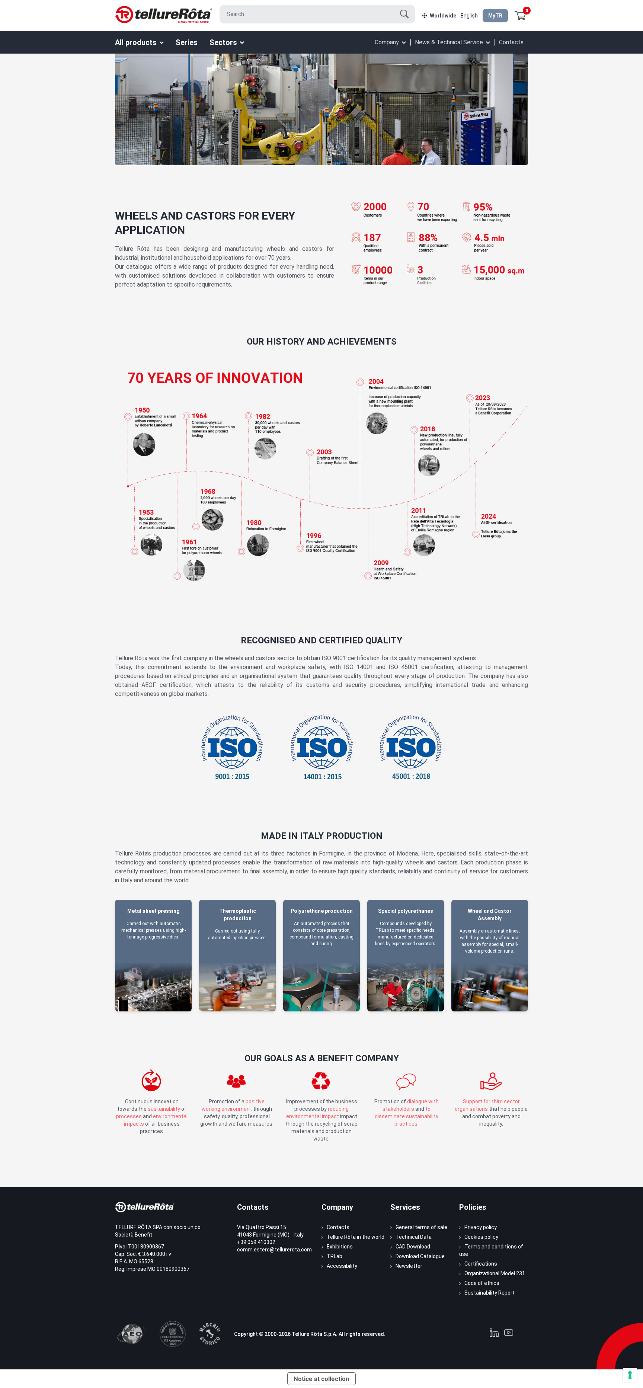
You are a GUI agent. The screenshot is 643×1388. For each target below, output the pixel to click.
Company (387, 42)
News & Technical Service (449, 42)
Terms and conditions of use (491, 1250)
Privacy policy (480, 1227)
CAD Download (413, 1247)
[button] (520, 15)
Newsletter (409, 1266)
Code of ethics (481, 1283)
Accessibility (342, 1266)
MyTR (495, 16)
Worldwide (443, 16)
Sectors (223, 42)
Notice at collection (321, 1378)
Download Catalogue (420, 1256)
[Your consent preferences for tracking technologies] (630, 1375)
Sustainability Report (489, 1293)
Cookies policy (481, 1237)
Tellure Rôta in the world (355, 1237)
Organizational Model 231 (494, 1273)
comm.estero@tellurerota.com (274, 1250)
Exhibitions (340, 1247)
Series (187, 42)
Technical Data (414, 1237)
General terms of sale (421, 1227)
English (469, 16)
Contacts (511, 42)
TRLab (334, 1256)
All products (136, 42)
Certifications (480, 1264)
